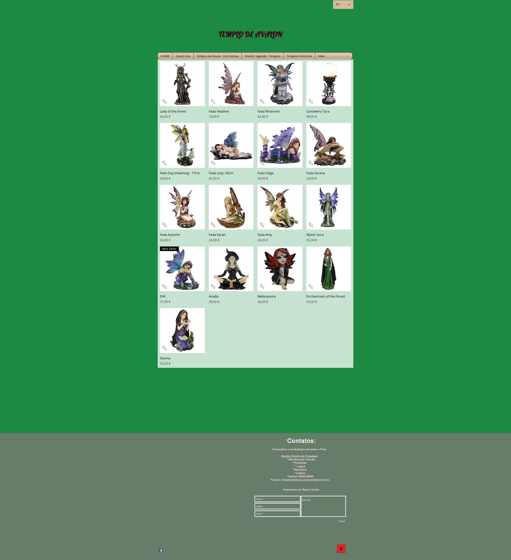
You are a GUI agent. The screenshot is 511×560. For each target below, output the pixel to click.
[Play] (341, 548)
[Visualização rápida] (182, 83)
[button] (218, 56)
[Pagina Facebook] (161, 550)
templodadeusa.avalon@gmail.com (305, 479)
